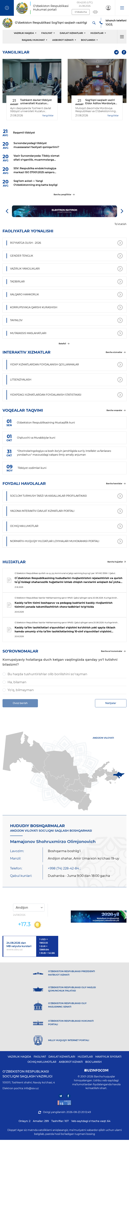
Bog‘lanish (88, 40)
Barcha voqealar (114, 410)
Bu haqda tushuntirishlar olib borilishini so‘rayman (47, 674)
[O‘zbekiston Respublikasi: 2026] (98, 917)
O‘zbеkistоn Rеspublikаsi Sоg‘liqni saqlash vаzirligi (27, 1074)
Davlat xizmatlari (71, 33)
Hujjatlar (96, 33)
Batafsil (62, 343)
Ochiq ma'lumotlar (42, 1061)
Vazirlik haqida (24, 33)
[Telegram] (116, 52)
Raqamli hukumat (33, 40)
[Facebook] (124, 52)
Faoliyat (46, 33)
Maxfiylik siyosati (108, 1056)
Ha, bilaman (17, 682)
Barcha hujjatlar (115, 562)
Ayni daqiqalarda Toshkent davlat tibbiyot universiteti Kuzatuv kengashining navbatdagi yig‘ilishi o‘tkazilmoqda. (31, 110)
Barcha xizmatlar (114, 352)
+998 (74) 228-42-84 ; (64, 868)
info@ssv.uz (31, 1088)
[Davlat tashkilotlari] (7, 8)
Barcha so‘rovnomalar (111, 651)
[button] (122, 8)
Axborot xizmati (62, 40)
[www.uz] (64, 1102)
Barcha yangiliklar (62, 194)
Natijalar (110, 703)
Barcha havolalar (114, 483)
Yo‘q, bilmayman (21, 690)
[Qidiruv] (93, 22)
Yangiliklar (48, 115)
